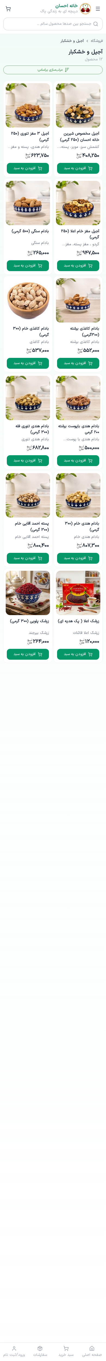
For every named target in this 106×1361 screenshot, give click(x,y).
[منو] (98, 9)
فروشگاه (97, 41)
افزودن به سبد (75, 168)
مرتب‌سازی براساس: (50, 69)
